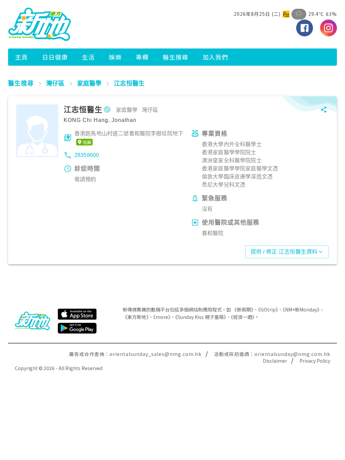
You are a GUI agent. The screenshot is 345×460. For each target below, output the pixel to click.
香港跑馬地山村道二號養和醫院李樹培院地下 (128, 133)
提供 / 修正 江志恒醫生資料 (284, 252)
